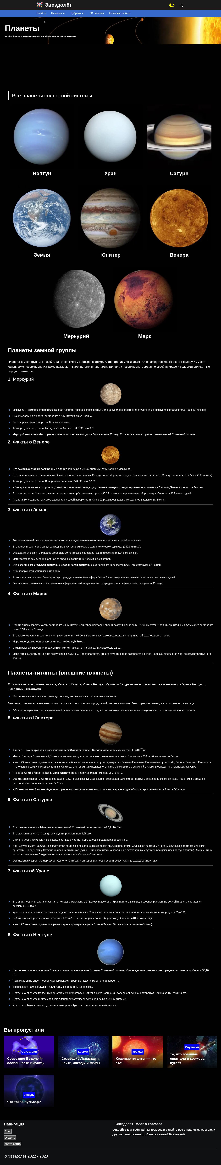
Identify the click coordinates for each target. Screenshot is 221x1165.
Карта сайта (13, 1144)
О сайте (10, 1137)
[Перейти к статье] (42, 136)
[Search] (182, 5)
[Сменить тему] (172, 5)
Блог (8, 1131)
